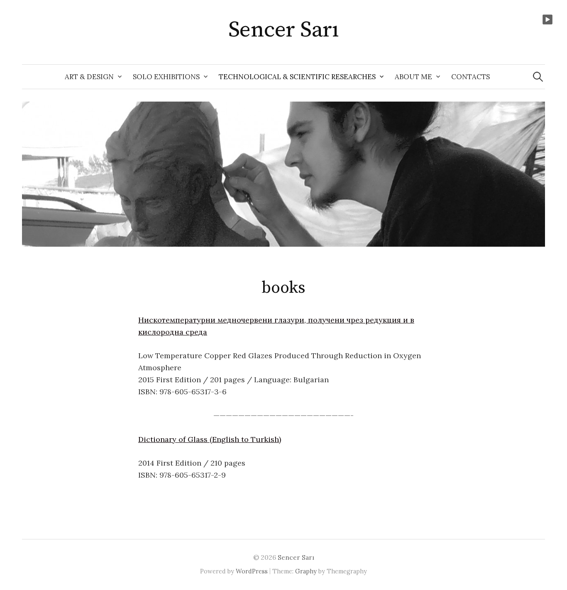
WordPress (252, 571)
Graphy (306, 571)
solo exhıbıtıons (166, 76)
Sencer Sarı (283, 30)
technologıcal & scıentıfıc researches (297, 76)
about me (413, 76)
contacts (470, 76)
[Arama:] (538, 76)
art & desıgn (89, 76)
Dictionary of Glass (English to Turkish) (209, 439)
